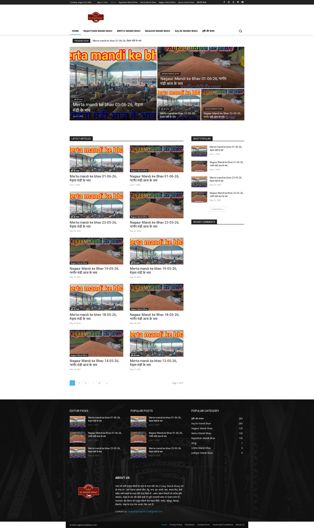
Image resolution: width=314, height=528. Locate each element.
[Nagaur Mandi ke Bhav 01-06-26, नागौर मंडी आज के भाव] (200, 67)
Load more (217, 209)
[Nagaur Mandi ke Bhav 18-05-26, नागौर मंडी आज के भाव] (156, 297)
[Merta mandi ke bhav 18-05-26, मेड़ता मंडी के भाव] (96, 297)
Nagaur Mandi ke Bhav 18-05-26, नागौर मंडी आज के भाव (154, 317)
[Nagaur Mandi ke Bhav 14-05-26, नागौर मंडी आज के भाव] (96, 343)
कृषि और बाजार (78, 99)
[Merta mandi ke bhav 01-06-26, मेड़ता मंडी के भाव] (113, 83)
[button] (240, 31)
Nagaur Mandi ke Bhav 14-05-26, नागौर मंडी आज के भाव (94, 363)
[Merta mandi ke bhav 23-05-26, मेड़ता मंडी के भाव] (179, 104)
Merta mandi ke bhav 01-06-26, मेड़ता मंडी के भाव (117, 40)
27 (99, 383)
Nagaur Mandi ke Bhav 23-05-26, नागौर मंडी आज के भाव (154, 224)
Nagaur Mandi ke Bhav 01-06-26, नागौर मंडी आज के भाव (154, 178)
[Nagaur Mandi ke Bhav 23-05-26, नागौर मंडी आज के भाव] (222, 104)
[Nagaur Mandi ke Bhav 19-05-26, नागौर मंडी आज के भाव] (96, 251)
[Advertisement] (181, 17)
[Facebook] (224, 2)
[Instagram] (229, 2)
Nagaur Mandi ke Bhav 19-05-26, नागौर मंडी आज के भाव (94, 271)
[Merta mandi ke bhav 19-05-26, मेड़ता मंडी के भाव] (156, 251)
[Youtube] (242, 2)
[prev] (234, 41)
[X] (233, 2)
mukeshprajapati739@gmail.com (145, 511)
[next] (239, 41)
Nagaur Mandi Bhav (170, 74)
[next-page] (107, 383)
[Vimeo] (238, 2)
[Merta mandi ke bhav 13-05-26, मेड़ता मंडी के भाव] (156, 343)
